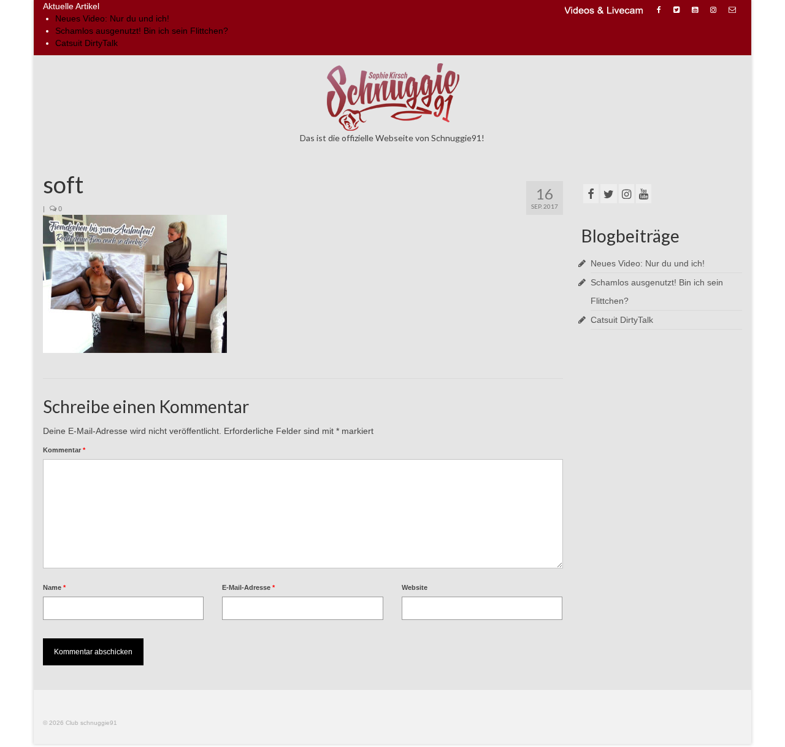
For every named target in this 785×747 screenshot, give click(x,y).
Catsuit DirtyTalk (86, 43)
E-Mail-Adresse (248, 587)
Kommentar (64, 450)
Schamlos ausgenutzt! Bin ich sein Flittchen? (141, 31)
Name (54, 587)
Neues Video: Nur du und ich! (112, 18)
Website (414, 587)
